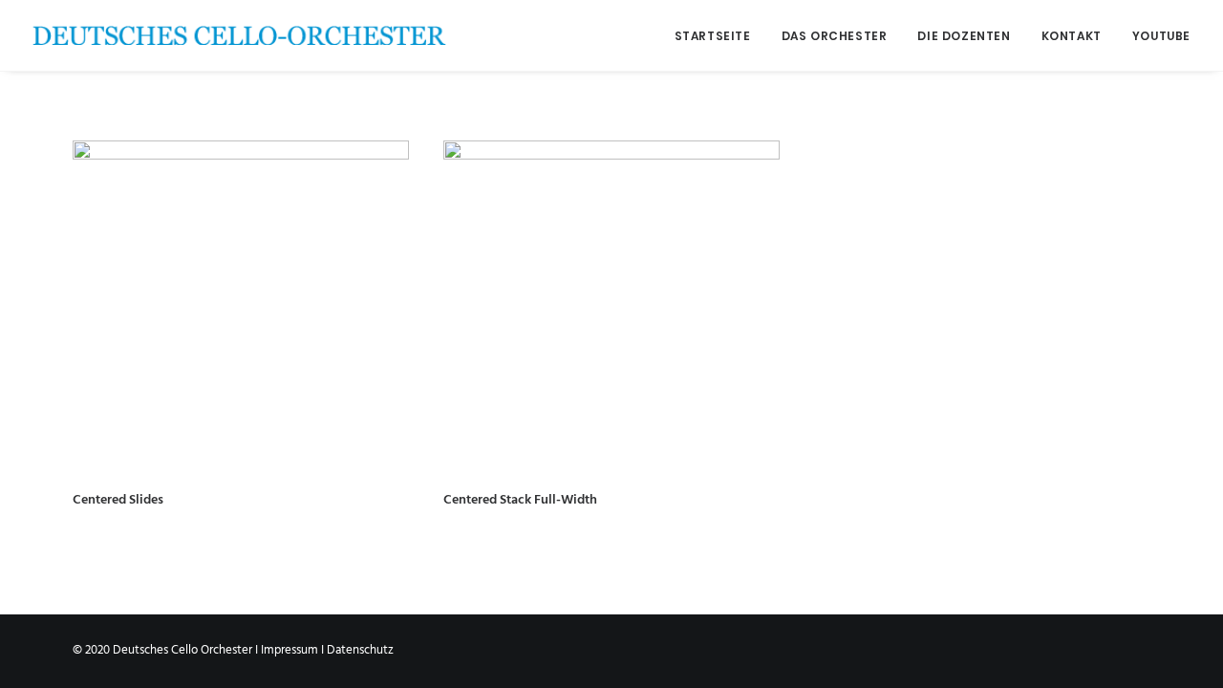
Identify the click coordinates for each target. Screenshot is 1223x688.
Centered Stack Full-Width (520, 500)
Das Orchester (835, 36)
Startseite (713, 36)
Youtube (1161, 36)
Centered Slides (118, 500)
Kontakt (1071, 36)
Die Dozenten (963, 36)
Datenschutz (360, 650)
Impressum (289, 650)
